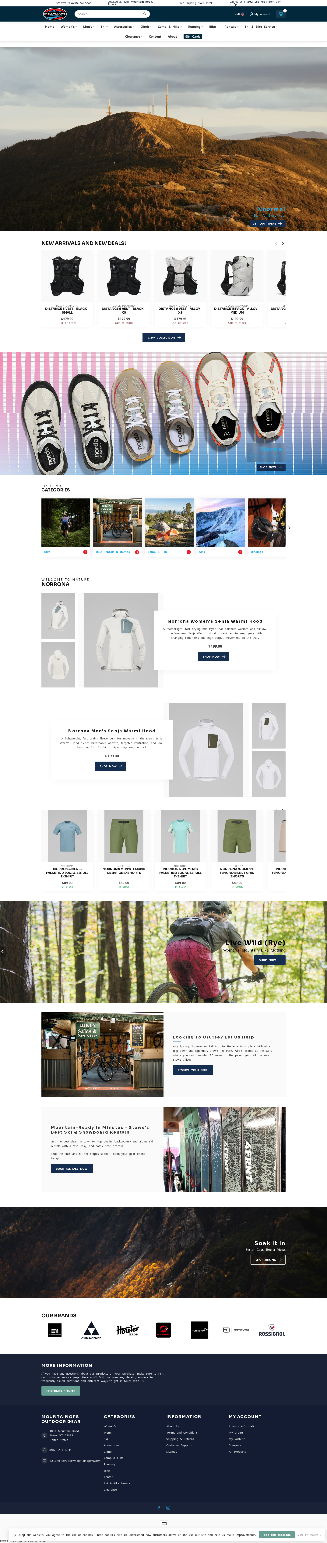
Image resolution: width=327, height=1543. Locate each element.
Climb (144, 26)
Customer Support (179, 1445)
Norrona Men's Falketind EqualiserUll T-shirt (67, 872)
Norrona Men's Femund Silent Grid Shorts (124, 871)
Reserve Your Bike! (193, 1070)
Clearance (132, 36)
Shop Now (211, 656)
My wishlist (237, 1439)
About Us (173, 1426)
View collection (161, 337)
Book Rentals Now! (72, 1168)
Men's (87, 26)
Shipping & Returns (180, 1439)
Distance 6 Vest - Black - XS (124, 311)
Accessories (123, 26)
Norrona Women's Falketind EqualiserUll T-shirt (180, 872)
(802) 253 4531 (60, 1449)
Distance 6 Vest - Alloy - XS (180, 311)
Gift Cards (192, 36)
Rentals (230, 26)
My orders (236, 1432)
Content (155, 36)
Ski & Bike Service (260, 26)
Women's (68, 26)
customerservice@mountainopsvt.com (74, 1460)
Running (194, 26)
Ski (103, 26)
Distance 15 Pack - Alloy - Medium (237, 311)
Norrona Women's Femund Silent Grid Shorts (237, 872)
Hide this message (277, 1534)
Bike (212, 26)
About (172, 36)
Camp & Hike (169, 26)
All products (237, 1451)
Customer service (60, 1391)
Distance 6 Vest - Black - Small (67, 311)
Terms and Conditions (182, 1432)
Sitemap (171, 1451)
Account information (243, 1426)
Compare (235, 1445)
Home (49, 26)
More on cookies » (309, 1535)
